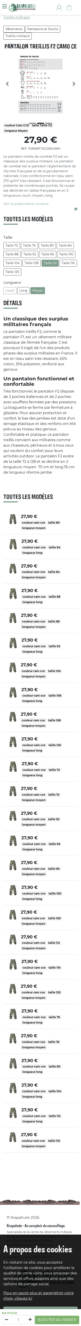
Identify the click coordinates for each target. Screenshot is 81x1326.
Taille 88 (11, 254)
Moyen (37, 290)
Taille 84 (65, 245)
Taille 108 (32, 263)
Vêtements (13, 29)
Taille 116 (68, 263)
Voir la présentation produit (26, 204)
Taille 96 (47, 254)
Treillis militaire (17, 36)
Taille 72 (11, 245)
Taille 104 (12, 263)
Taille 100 (66, 254)
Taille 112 (50, 263)
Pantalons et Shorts (42, 29)
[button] (7, 84)
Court (9, 290)
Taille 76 (29, 245)
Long (23, 290)
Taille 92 (29, 254)
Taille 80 (47, 245)
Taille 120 (12, 272)
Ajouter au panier (57, 1320)
